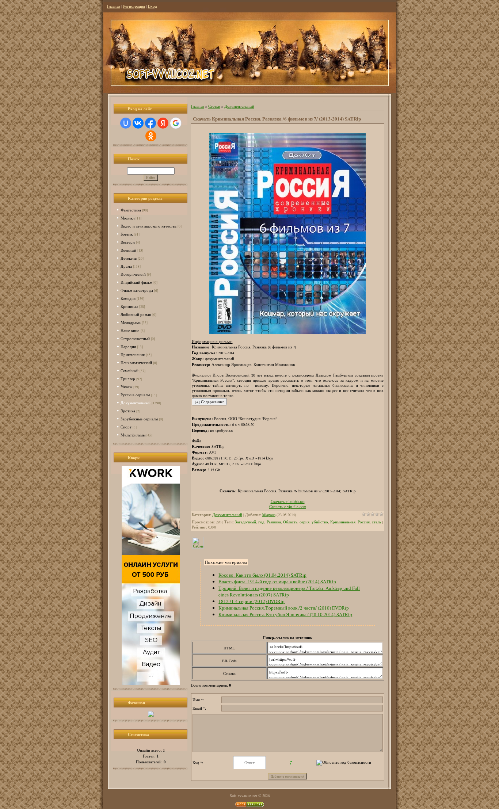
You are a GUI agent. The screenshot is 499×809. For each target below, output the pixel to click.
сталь (376, 521)
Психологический (136, 362)
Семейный (129, 370)
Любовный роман (136, 314)
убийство (320, 521)
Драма (126, 266)
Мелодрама (131, 322)
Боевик (127, 234)
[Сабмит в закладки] (198, 547)
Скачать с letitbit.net (288, 501)
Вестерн (128, 242)
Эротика (128, 410)
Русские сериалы (135, 394)
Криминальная (342, 521)
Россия (364, 521)
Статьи (214, 106)
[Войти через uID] (125, 123)
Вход (152, 6)
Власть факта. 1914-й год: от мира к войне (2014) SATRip (277, 581)
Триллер (128, 378)
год (261, 521)
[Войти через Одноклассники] (150, 135)
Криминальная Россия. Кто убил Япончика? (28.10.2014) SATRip (285, 614)
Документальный (136, 402)
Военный (128, 250)
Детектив (129, 258)
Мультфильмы (133, 435)
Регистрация (134, 6)
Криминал (129, 306)
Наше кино (130, 330)
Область (290, 521)
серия (304, 521)
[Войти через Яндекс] (162, 123)
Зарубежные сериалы (139, 418)
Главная (113, 6)
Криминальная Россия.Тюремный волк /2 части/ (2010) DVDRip (283, 607)
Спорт (126, 427)
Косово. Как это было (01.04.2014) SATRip (262, 575)
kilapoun (268, 514)
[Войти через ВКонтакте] (138, 123)
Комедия (128, 298)
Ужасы (126, 386)
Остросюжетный (135, 338)
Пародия (128, 346)
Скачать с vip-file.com (287, 506)
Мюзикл (127, 218)
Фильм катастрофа (137, 290)
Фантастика (131, 210)
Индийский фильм (136, 282)
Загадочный (245, 521)
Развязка (274, 521)
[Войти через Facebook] (150, 123)
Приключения (133, 354)
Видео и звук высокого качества (148, 226)
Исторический (133, 274)
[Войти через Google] (176, 123)
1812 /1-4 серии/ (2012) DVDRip (251, 601)
